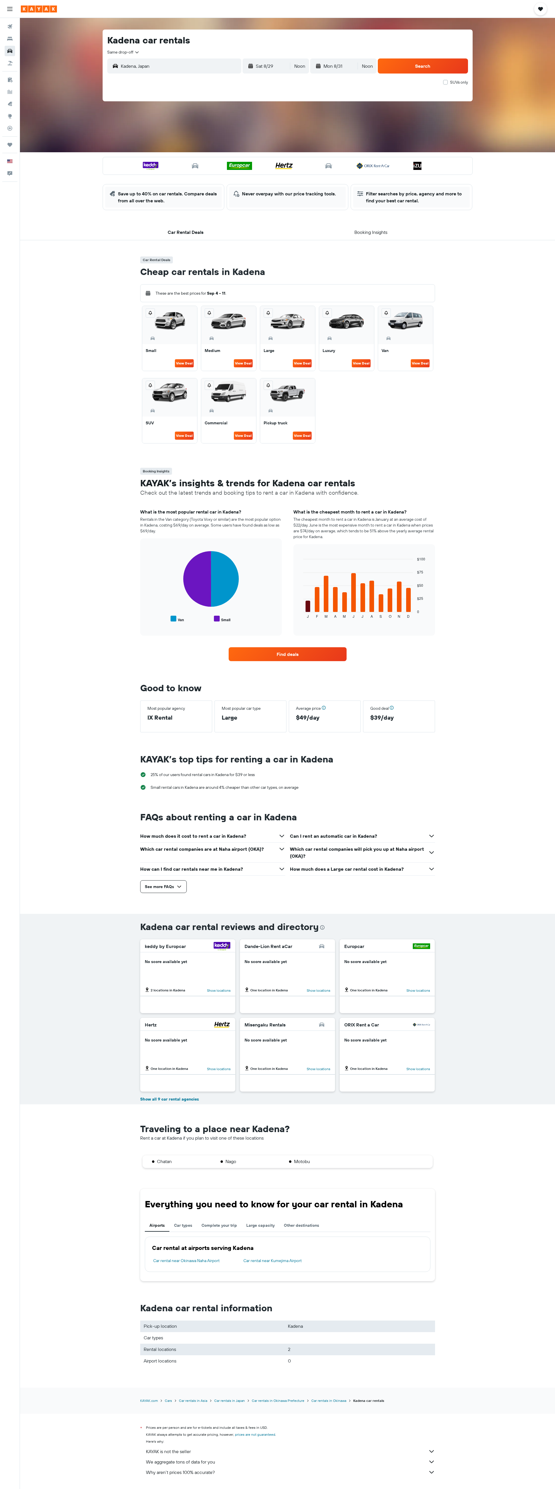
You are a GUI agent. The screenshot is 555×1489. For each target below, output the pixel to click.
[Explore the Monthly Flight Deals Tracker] (9, 104)
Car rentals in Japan (229, 1400)
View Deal (184, 363)
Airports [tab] (157, 1225)
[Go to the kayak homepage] (39, 8)
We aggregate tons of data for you (180, 1462)
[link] (288, 654)
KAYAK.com (149, 1400)
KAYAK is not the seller (168, 1451)
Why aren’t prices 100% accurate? (180, 1472)
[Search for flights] (9, 26)
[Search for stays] (9, 39)
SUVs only (459, 82)
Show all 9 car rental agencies (169, 1099)
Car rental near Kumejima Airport (272, 1260)
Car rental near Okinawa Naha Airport (186, 1260)
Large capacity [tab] (260, 1225)
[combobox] (123, 52)
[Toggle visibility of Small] (222, 619)
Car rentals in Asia (193, 1400)
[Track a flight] (9, 128)
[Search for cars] (9, 51)
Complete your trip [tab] (219, 1225)
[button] (9, 9)
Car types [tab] (183, 1225)
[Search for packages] (9, 63)
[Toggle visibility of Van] (177, 619)
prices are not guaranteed (255, 1434)
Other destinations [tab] (301, 1225)
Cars (168, 1400)
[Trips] (9, 145)
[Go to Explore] (9, 116)
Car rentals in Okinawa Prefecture (278, 1400)
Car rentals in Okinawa (328, 1400)
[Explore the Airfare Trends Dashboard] (9, 92)
